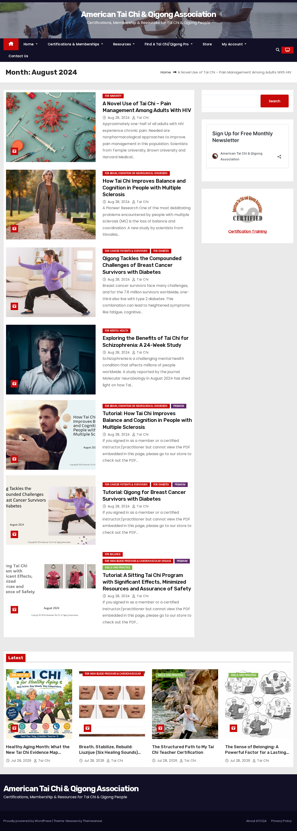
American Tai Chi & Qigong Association (148, 14)
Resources (122, 44)
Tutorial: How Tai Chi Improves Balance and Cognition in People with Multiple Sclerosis (147, 420)
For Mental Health (116, 330)
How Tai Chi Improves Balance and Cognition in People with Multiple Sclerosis (144, 188)
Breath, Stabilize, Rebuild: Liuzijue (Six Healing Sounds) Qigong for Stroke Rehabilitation (108, 755)
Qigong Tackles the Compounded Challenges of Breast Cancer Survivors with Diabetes (142, 265)
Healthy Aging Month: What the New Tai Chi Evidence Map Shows (38, 752)
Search (274, 101)
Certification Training (247, 231)
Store (207, 44)
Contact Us (18, 56)
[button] (278, 50)
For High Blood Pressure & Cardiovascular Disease (138, 561)
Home (29, 44)
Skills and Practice (117, 567)
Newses (72, 821)
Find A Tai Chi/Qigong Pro (167, 44)
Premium (178, 406)
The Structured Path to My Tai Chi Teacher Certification (183, 749)
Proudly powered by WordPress (27, 821)
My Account (233, 44)
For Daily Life (20, 675)
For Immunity (113, 96)
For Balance (112, 554)
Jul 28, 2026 (21, 760)
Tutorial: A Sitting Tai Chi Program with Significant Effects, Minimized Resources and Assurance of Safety (147, 582)
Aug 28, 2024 (119, 117)
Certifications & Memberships (74, 44)
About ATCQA (256, 821)
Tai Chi (142, 117)
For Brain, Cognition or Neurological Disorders (136, 173)
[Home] (11, 44)
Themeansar (92, 821)
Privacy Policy (281, 821)
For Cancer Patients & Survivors (126, 251)
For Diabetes (161, 251)
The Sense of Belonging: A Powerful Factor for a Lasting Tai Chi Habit (255, 752)
